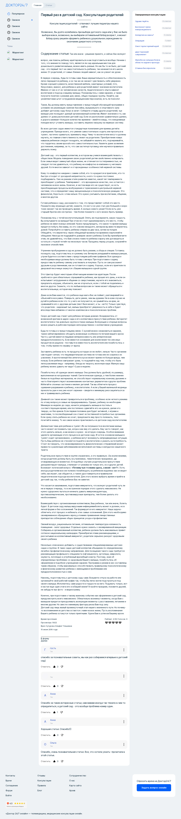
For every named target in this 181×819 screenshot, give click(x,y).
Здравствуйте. (142, 21)
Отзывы (41, 775)
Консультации (44, 780)
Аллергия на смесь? (144, 35)
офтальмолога (91, 554)
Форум (9, 790)
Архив (72, 790)
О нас (72, 780)
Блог (39, 790)
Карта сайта (75, 785)
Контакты (10, 775)
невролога (115, 554)
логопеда (55, 557)
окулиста (45, 557)
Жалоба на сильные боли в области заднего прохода (147, 61)
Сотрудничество (77, 775)
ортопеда (104, 554)
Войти (9, 795)
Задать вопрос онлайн (153, 787)
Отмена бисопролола (145, 68)
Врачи (9, 780)
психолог (115, 99)
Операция (139, 41)
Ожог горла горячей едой (147, 46)
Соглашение (12, 785)
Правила (41, 785)
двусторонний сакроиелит (142, 53)
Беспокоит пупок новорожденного (143, 28)
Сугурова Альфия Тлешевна (59, 626)
